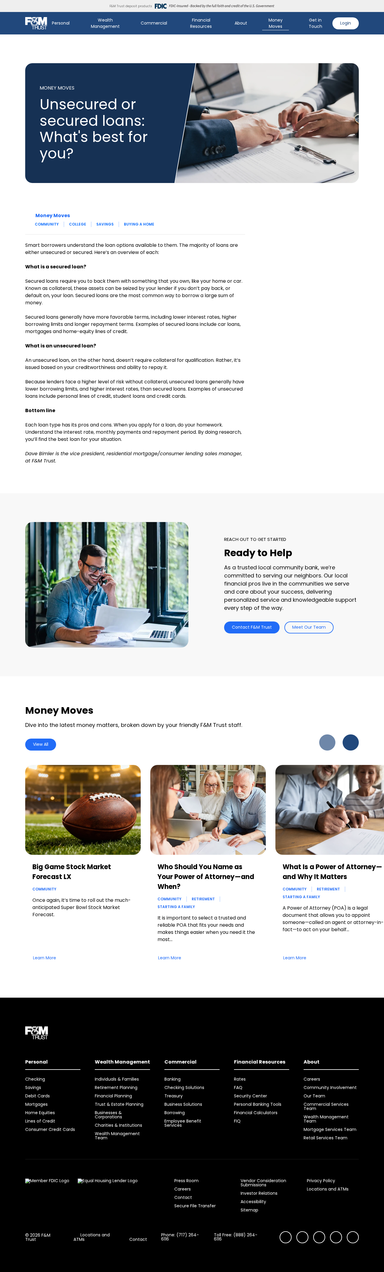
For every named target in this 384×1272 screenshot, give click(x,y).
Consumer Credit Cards (50, 1129)
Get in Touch (315, 23)
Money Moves (275, 23)
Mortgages (36, 1104)
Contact (183, 1197)
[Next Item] (351, 742)
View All (40, 744)
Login (345, 23)
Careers (312, 1079)
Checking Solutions (184, 1087)
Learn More (44, 958)
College (77, 224)
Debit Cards (37, 1096)
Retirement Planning (116, 1087)
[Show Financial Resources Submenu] (224, 23)
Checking (35, 1079)
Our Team (314, 1096)
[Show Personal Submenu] (73, 23)
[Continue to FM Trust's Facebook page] (353, 1237)
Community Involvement (330, 1087)
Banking (172, 1079)
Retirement (203, 899)
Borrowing (174, 1113)
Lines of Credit (40, 1121)
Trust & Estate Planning (119, 1104)
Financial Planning (113, 1096)
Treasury (173, 1096)
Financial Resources (201, 23)
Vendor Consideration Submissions (263, 1183)
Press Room (186, 1181)
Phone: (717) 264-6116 (180, 1237)
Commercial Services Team (326, 1106)
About (241, 23)
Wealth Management (105, 23)
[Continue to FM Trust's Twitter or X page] (336, 1237)
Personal (61, 23)
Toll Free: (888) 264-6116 (235, 1237)
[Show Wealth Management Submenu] (130, 23)
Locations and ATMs (328, 1189)
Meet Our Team (309, 627)
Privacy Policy (321, 1181)
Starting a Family (176, 906)
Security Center (250, 1096)
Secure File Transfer (195, 1206)
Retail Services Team (325, 1138)
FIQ (237, 1121)
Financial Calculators (256, 1113)
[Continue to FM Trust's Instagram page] (286, 1237)
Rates (240, 1079)
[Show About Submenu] (251, 23)
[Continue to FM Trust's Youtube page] (302, 1237)
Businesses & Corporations (108, 1115)
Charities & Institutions (118, 1125)
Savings (105, 224)
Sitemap (249, 1210)
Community (47, 224)
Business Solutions (183, 1104)
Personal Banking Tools (257, 1104)
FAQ (238, 1087)
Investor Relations (259, 1193)
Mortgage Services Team (330, 1129)
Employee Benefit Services (182, 1123)
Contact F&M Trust (252, 627)
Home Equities (40, 1113)
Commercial (154, 23)
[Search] (295, 23)
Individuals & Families (117, 1079)
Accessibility (253, 1202)
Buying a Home (139, 224)
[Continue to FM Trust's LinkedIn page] (319, 1237)
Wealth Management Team (117, 1136)
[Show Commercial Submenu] (171, 23)
